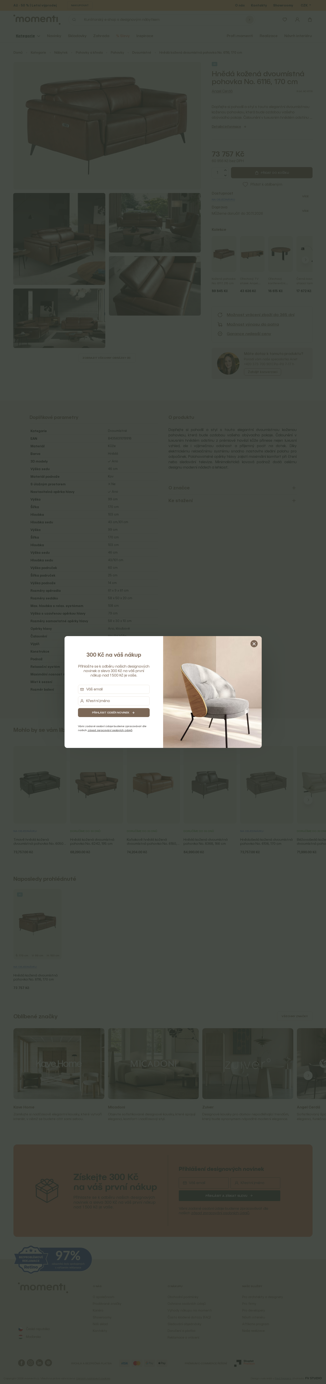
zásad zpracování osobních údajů (110, 730)
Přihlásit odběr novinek (110, 712)
